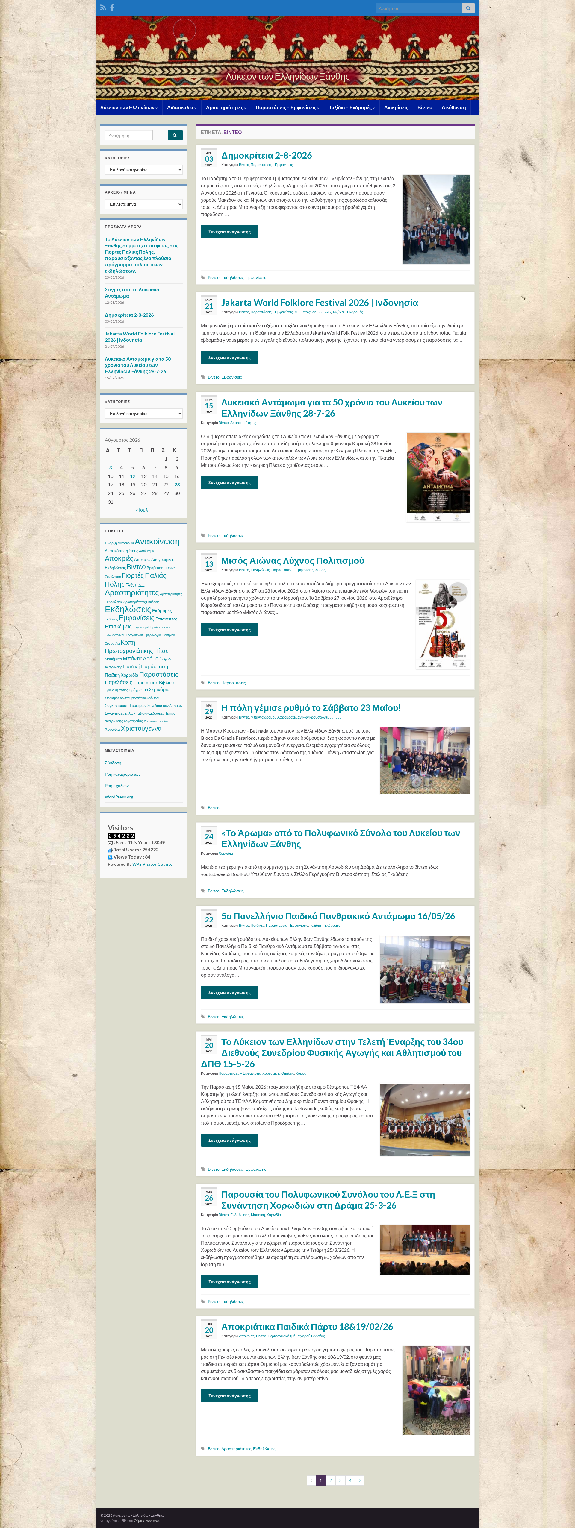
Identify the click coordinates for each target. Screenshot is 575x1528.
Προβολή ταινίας (116, 690)
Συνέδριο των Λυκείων (164, 705)
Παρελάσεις (118, 682)
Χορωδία (226, 853)
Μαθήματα (113, 659)
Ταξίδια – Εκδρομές (351, 107)
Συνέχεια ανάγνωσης (229, 231)
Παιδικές (257, 925)
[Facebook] (112, 6)
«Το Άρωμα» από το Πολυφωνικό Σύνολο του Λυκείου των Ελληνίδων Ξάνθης (340, 838)
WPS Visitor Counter (153, 864)
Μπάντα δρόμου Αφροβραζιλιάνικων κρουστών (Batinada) (297, 717)
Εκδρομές (162, 610)
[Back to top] (561, 1514)
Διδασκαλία (180, 107)
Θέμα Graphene (146, 1520)
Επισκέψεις (118, 626)
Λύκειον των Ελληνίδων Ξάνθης (287, 76)
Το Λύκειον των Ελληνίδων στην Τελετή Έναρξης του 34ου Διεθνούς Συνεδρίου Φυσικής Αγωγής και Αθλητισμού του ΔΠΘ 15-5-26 (332, 1052)
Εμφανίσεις (256, 277)
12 (132, 476)
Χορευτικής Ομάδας (278, 1073)
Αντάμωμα (146, 551)
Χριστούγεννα (141, 728)
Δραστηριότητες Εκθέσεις (141, 602)
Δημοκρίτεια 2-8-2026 (266, 155)
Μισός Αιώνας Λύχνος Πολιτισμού (292, 560)
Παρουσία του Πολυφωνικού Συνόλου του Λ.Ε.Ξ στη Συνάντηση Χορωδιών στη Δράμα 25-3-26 (328, 1199)
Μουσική (258, 1215)
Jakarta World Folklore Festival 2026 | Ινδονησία (319, 302)
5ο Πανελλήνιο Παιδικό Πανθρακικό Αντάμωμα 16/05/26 (338, 915)
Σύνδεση (113, 762)
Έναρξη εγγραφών (119, 543)
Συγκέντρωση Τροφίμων (125, 705)
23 (177, 484)
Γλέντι (131, 584)
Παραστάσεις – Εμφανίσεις (286, 107)
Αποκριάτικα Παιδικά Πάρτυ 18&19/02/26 (307, 1326)
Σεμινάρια (159, 689)
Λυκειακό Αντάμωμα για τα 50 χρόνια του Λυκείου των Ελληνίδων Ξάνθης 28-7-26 (332, 407)
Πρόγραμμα (138, 690)
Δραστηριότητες (225, 107)
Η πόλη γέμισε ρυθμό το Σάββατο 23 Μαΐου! (311, 707)
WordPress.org (119, 796)
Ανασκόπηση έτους (121, 550)
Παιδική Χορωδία (121, 675)
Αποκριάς (247, 1336)
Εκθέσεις (111, 619)
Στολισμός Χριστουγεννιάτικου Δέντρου (132, 698)
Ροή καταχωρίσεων (122, 774)
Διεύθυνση (454, 107)
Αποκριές (119, 558)
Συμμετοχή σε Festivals (312, 312)
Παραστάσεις (233, 682)
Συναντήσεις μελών (120, 713)
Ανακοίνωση (157, 541)
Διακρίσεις (396, 107)
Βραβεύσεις (156, 568)
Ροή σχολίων (117, 785)
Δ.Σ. (141, 585)
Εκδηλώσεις (232, 277)
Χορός (320, 570)
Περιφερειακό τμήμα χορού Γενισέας (296, 1336)
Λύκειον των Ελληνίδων (127, 107)
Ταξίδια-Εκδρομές (150, 713)
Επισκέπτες (166, 618)
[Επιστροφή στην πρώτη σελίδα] (287, 58)
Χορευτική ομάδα (156, 721)
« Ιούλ (142, 510)
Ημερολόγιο (152, 635)
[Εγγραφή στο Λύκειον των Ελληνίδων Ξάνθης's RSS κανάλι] (103, 6)
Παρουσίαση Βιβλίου (153, 682)
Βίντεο (424, 107)
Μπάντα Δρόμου (142, 658)
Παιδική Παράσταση (145, 666)
